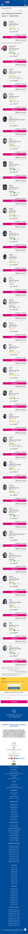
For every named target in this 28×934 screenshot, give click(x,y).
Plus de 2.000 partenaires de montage (14, 749)
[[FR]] (25, 5)
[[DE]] (26, 5)
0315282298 (14, 716)
